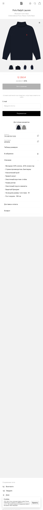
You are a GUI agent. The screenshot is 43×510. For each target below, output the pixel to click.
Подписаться (21, 113)
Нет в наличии (21, 86)
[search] (35, 3)
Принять (35, 503)
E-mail (5, 101)
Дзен (7, 495)
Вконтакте (9, 486)
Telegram (9, 491)
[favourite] (30, 3)
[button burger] (3, 3)
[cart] (39, 3)
